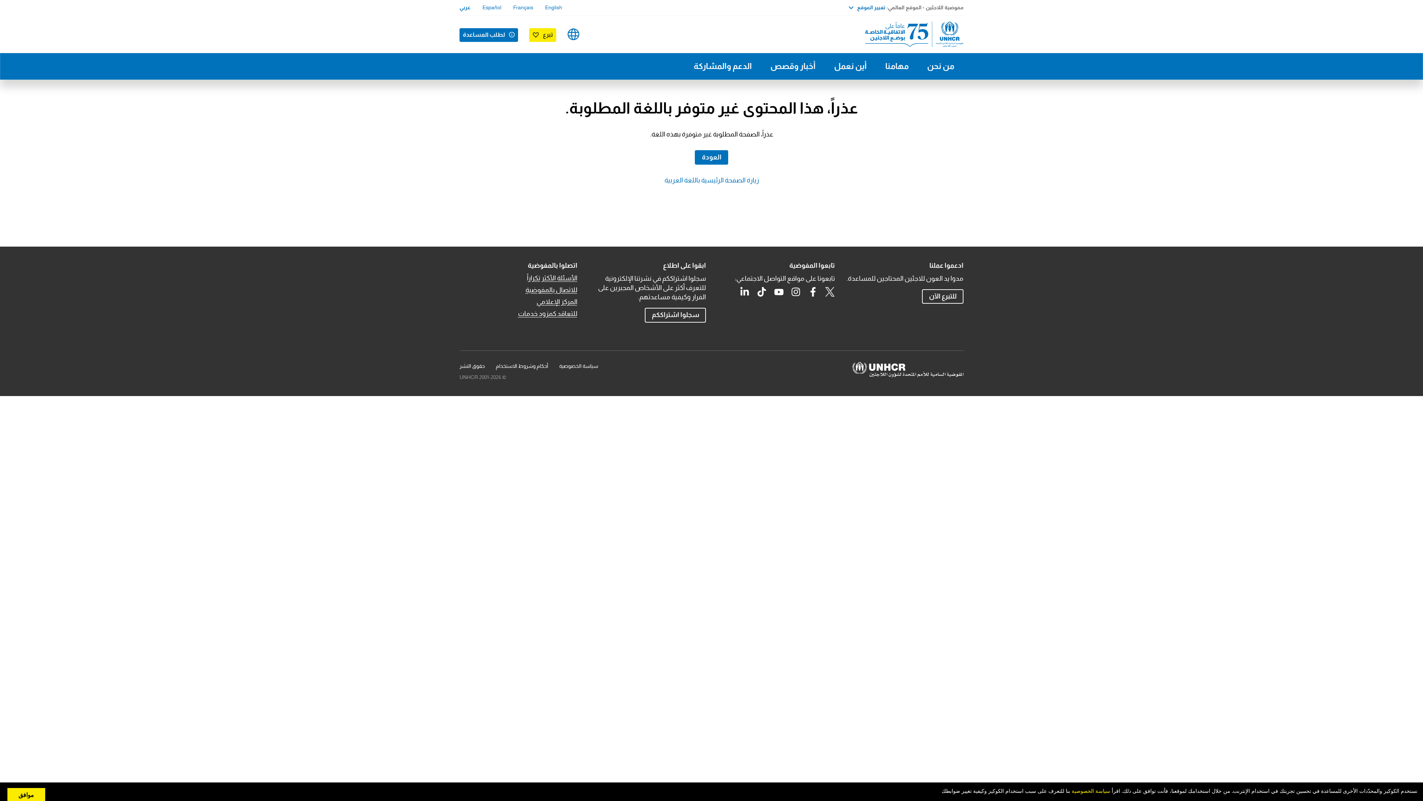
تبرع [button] (548, 35)
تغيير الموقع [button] (871, 7)
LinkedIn (745, 292)
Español (491, 7)
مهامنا (897, 66)
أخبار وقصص (793, 66)
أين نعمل (850, 66)
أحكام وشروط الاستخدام (522, 366)
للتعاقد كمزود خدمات (547, 313)
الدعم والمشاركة (723, 66)
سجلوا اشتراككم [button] (675, 315)
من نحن (940, 66)
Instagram (796, 292)
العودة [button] (712, 157)
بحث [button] (597, 34)
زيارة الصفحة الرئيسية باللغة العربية (711, 180)
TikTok (762, 292)
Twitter (830, 292)
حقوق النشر (472, 366)
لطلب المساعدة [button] (484, 35)
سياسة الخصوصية (578, 366)
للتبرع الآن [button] (943, 296)
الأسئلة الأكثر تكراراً (552, 278)
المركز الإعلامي (557, 302)
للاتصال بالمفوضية (551, 290)
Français (523, 7)
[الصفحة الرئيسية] (911, 34)
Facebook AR (813, 292)
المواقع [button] (573, 34)
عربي (465, 7)
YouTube (779, 292)
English (553, 7)
